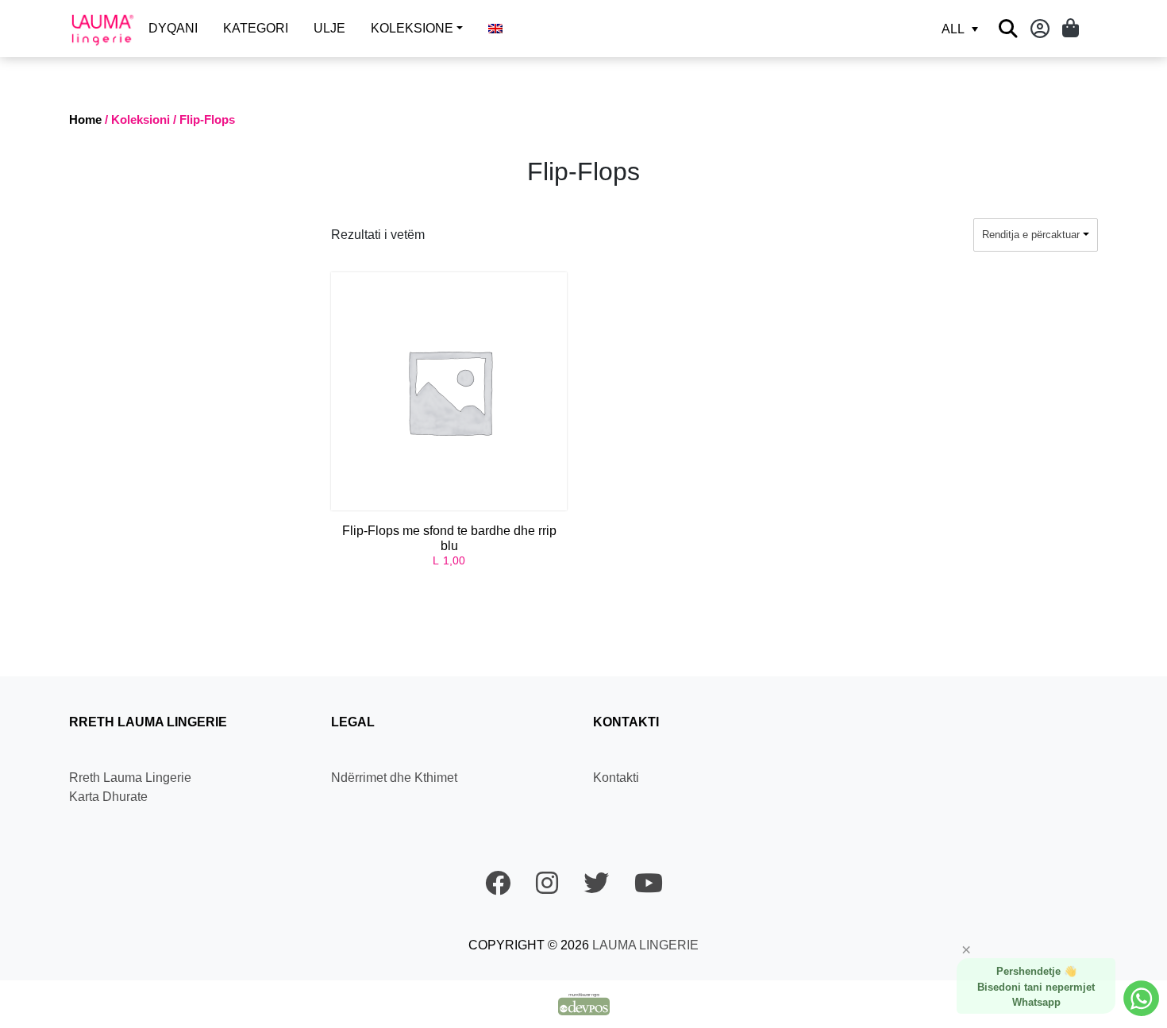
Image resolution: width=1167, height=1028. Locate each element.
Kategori (255, 28)
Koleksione (412, 28)
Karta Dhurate (108, 796)
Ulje (329, 28)
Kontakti (616, 777)
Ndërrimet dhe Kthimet (394, 777)
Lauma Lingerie (644, 945)
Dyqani (173, 28)
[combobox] (1035, 235)
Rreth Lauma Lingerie (130, 777)
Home (85, 120)
